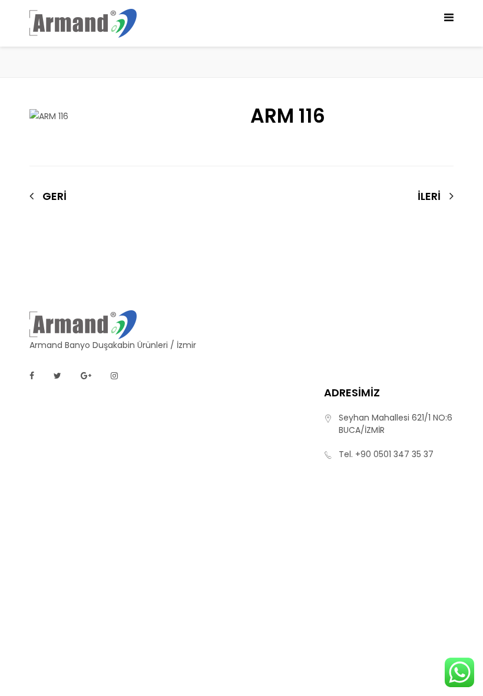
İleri (429, 196)
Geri (54, 196)
